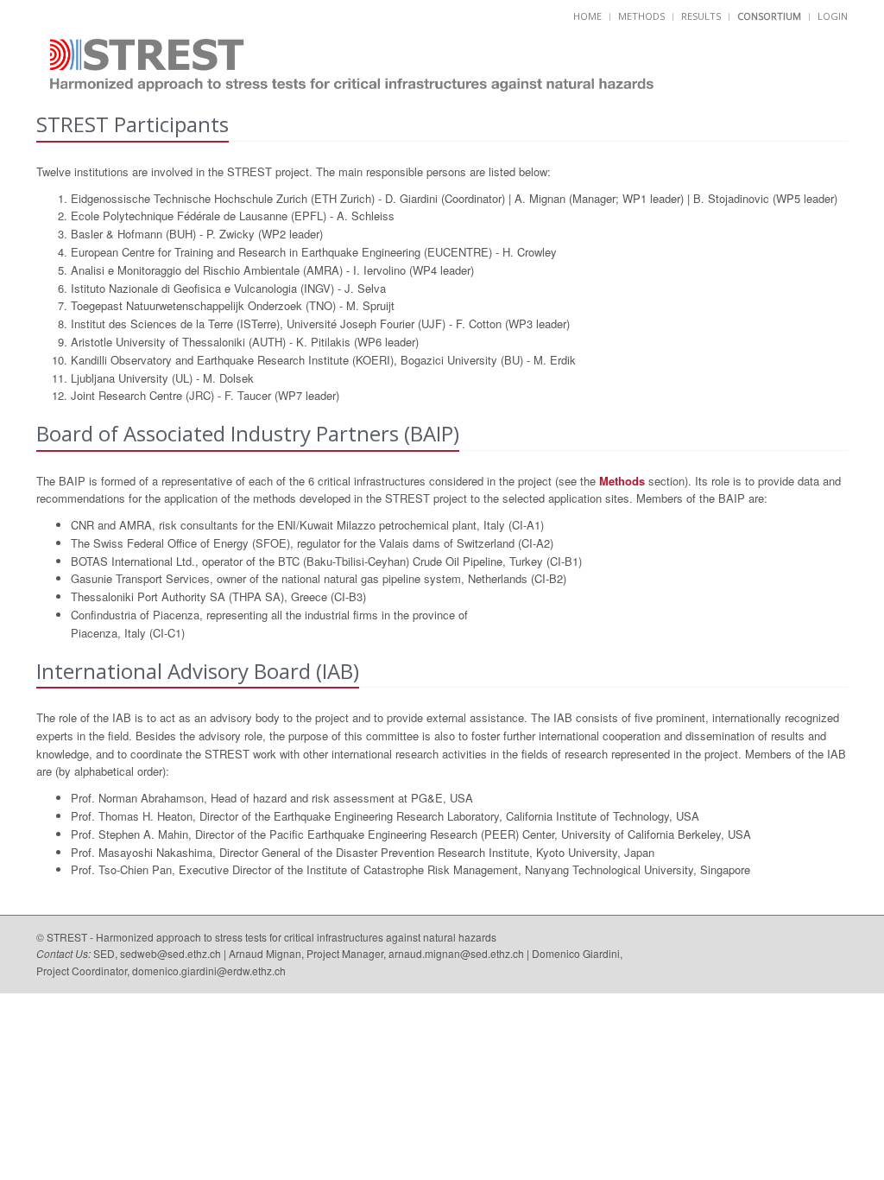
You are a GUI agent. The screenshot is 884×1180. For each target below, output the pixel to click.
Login (833, 16)
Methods (641, 16)
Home (587, 16)
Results (701, 16)
